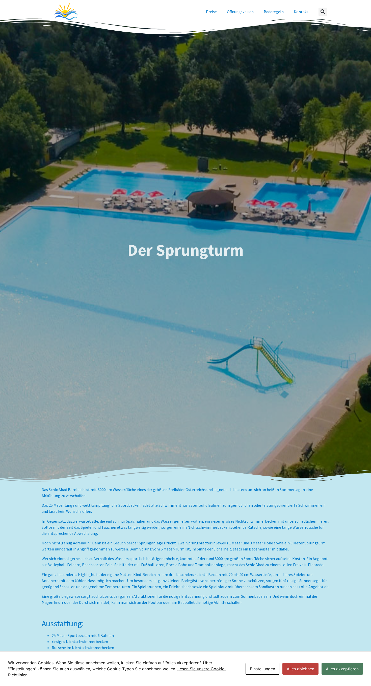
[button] (323, 12)
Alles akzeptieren (342, 668)
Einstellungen (262, 668)
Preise (211, 11)
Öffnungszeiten (240, 11)
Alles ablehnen (300, 668)
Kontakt (301, 11)
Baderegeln (274, 11)
